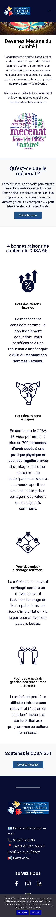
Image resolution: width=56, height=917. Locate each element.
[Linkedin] (39, 883)
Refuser (36, 912)
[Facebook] (16, 883)
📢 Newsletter (18, 858)
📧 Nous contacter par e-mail (26, 831)
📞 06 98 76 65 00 (21, 840)
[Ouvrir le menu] (49, 11)
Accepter (22, 912)
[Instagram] (28, 883)
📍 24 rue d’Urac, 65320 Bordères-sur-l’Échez (25, 849)
